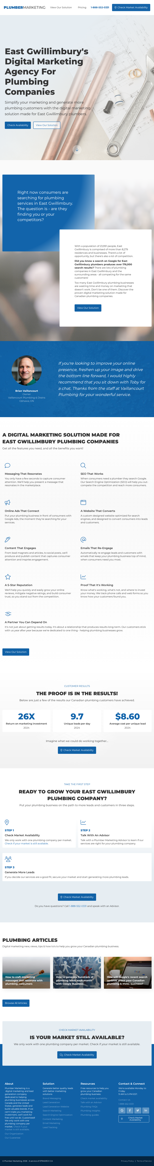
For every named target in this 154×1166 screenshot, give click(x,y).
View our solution (47, 125)
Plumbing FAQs (89, 1106)
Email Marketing (51, 1123)
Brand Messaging (52, 1098)
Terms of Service (144, 1161)
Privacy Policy (127, 1161)
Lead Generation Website (56, 1106)
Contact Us (124, 1099)
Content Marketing (53, 1119)
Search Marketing (52, 1110)
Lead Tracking (50, 1127)
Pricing (82, 7)
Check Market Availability (77, 897)
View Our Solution (61, 7)
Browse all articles (16, 1003)
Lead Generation (51, 1102)
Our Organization (14, 1133)
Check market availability (131, 7)
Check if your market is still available (26, 843)
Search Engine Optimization (57, 1115)
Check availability (17, 125)
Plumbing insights (90, 1110)
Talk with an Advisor (91, 1102)
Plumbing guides (90, 1115)
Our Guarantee (12, 1137)
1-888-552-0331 (100, 7)
